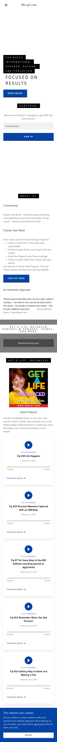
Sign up (28, 136)
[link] (29, 5)
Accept (28, 735)
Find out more (16, 278)
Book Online (15, 93)
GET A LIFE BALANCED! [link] (28, 452)
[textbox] (28, 126)
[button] (6, 5)
